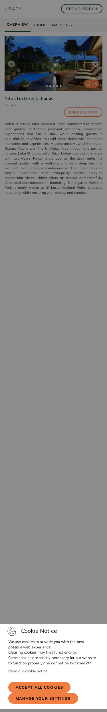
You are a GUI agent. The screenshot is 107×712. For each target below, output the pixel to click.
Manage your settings (43, 698)
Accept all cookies (39, 687)
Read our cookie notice (27, 671)
